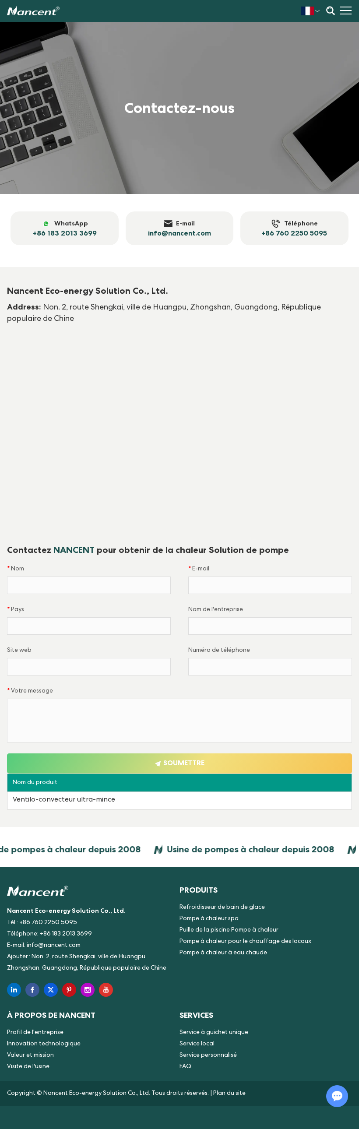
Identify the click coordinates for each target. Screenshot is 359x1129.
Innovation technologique (44, 1044)
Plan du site (229, 1093)
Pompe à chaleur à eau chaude (223, 953)
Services (196, 1015)
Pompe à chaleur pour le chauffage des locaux (245, 942)
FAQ (185, 1067)
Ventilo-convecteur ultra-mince (64, 800)
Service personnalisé (208, 1055)
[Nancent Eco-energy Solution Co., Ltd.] (33, 11)
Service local (197, 1044)
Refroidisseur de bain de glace (222, 907)
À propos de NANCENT (51, 1015)
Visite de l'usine (28, 1067)
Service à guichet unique (214, 1033)
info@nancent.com (54, 946)
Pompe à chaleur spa (209, 919)
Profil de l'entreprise (35, 1033)
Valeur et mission (30, 1055)
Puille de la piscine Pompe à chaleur (229, 930)
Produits (199, 890)
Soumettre (183, 762)
